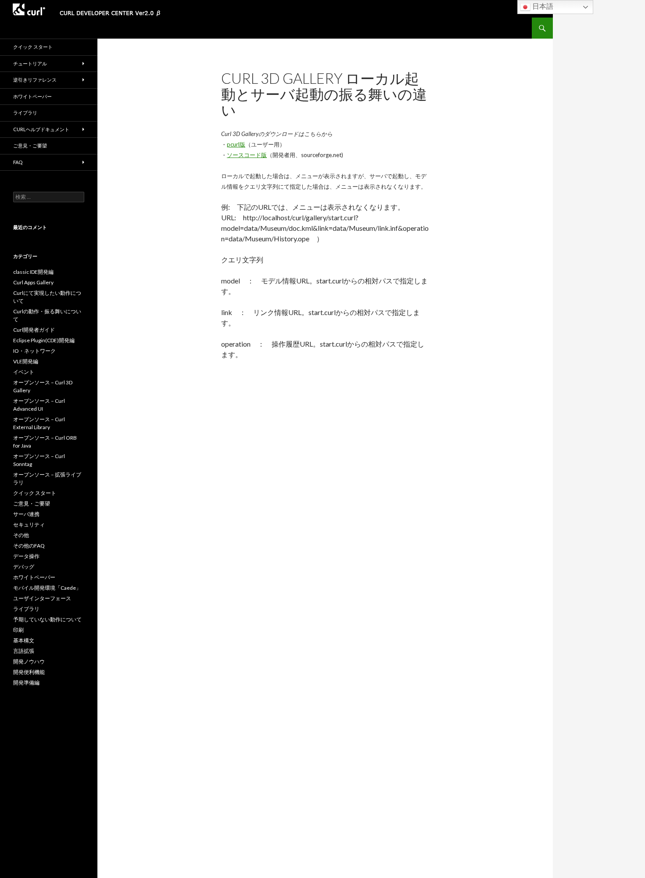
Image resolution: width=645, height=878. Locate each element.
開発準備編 (26, 682)
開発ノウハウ (29, 661)
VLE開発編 (25, 361)
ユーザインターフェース (42, 598)
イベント (23, 372)
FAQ (17, 162)
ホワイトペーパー (32, 96)
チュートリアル (30, 63)
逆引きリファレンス (35, 79)
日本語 (541, 6)
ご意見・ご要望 (30, 145)
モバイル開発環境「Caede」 (47, 587)
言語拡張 (23, 651)
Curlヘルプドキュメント (41, 129)
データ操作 (26, 556)
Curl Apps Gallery (33, 282)
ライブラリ (25, 112)
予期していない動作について (47, 619)
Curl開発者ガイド (34, 329)
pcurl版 (236, 144)
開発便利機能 (29, 672)
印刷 (18, 630)
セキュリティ (29, 524)
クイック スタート (33, 47)
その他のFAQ (29, 545)
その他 (21, 535)
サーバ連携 (26, 514)
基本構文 (23, 640)
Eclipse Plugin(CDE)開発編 (44, 340)
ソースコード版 (247, 154)
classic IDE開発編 (33, 272)
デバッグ (23, 566)
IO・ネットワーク (34, 351)
